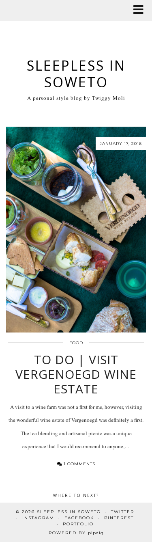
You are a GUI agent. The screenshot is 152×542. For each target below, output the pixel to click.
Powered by (76, 533)
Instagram (38, 517)
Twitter (122, 511)
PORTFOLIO (78, 524)
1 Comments (78, 463)
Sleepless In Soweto (76, 73)
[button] (141, 10)
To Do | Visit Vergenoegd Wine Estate (76, 374)
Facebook (79, 517)
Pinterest (119, 517)
